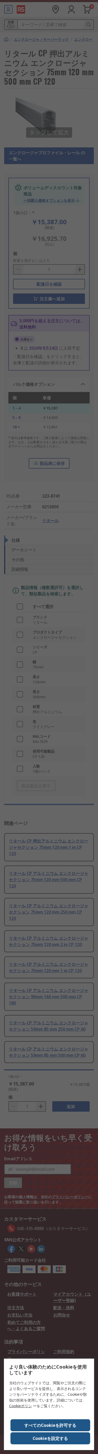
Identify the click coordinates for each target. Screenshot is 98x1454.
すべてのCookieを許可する (50, 1425)
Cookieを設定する (50, 1438)
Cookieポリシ (20, 1405)
